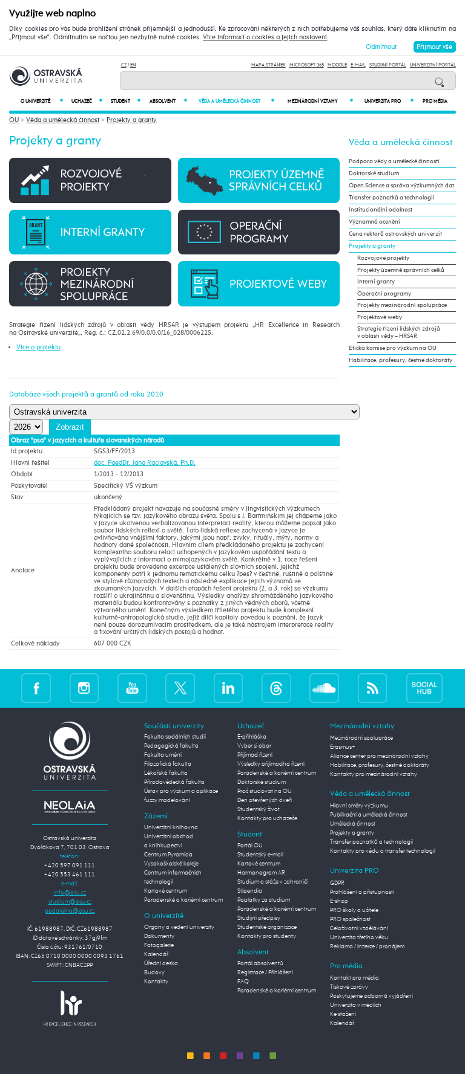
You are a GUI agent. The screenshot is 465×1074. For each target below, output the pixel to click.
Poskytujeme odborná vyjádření (371, 996)
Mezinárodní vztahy (320, 101)
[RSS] (373, 688)
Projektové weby (379, 317)
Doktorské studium (374, 173)
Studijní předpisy (258, 918)
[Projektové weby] (259, 283)
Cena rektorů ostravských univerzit (395, 234)
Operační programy (384, 294)
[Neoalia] (70, 806)
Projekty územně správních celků (400, 270)
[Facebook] (36, 688)
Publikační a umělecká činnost (368, 815)
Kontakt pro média (354, 978)
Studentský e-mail (260, 855)
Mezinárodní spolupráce (361, 738)
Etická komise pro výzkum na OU (393, 348)
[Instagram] (84, 688)
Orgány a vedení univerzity (179, 927)
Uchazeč (86, 101)
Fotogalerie (159, 945)
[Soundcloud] (324, 688)
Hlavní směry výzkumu (359, 806)
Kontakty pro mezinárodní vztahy (373, 774)
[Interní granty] (90, 231)
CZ (124, 65)
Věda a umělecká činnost (236, 101)
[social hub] (424, 688)
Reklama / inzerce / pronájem (367, 946)
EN (133, 65)
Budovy (154, 972)
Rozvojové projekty (383, 258)
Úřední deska (161, 963)
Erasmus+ (342, 747)
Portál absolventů (260, 963)
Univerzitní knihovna (171, 827)
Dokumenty (159, 936)
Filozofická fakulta (167, 764)
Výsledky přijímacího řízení (271, 764)
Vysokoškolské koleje (171, 864)
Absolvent (168, 101)
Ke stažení (343, 1014)
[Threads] (276, 688)
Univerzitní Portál (433, 65)
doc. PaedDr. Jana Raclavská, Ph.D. (145, 463)
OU (14, 120)
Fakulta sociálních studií (175, 737)
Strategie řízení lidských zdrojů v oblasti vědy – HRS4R (398, 332)
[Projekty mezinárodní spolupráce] (90, 283)
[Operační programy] (259, 231)
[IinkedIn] (228, 688)
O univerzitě (42, 101)
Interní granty (376, 282)
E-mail (358, 65)
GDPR (337, 883)
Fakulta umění (163, 755)
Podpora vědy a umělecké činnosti (394, 161)
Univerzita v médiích (355, 1005)
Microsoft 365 (306, 65)
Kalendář (156, 954)
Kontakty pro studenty (266, 936)
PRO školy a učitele (354, 910)
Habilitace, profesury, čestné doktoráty (400, 360)
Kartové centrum (165, 891)
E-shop (339, 901)
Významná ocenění (374, 222)
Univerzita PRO (389, 101)
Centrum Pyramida (168, 855)
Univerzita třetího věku (359, 937)
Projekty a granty (132, 120)
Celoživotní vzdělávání (359, 928)
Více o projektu (38, 347)
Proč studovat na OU (264, 791)
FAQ (243, 982)
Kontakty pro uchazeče (267, 818)
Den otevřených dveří (264, 800)
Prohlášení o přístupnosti (362, 892)
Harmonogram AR (261, 873)
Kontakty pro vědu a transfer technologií (382, 851)
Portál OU (250, 846)
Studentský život (258, 809)
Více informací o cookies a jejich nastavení (265, 37)
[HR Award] (70, 1007)
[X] (180, 688)
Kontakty (156, 982)
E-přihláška (251, 737)
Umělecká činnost (352, 824)
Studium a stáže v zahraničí (272, 882)
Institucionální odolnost (380, 210)
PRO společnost (350, 919)
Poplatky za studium (263, 900)
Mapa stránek (268, 65)
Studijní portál (387, 65)
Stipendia (249, 891)
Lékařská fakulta (166, 773)
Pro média (435, 101)
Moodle (337, 65)
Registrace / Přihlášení (265, 972)
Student (125, 101)
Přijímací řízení (254, 755)
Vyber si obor (254, 746)
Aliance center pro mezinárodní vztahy (379, 756)
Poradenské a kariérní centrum (183, 900)
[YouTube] (132, 688)
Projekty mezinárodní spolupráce (402, 305)
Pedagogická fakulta (171, 746)
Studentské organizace (267, 927)
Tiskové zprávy (349, 987)
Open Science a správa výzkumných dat (401, 186)
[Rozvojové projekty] (90, 179)
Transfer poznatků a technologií (392, 198)
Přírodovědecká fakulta (174, 782)
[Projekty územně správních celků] (259, 179)
